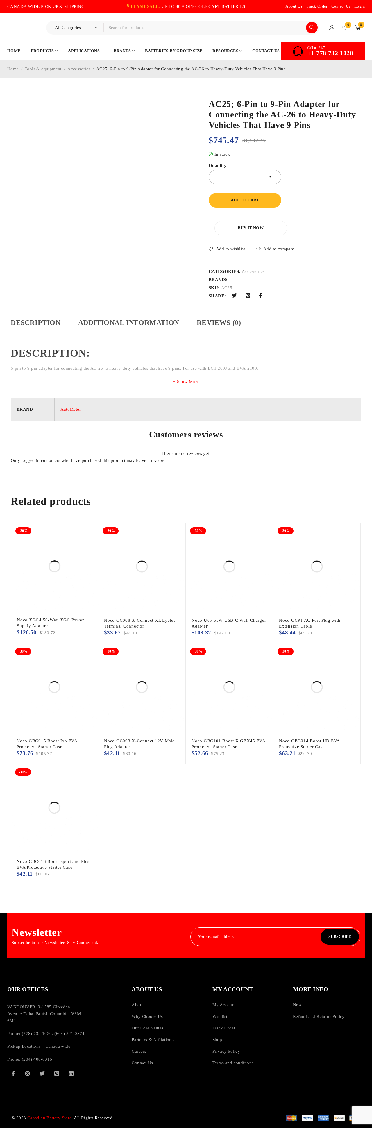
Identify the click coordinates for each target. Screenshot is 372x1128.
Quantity (217, 165)
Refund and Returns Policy (319, 1016)
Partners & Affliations (153, 1039)
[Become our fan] (13, 1073)
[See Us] (27, 1073)
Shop (217, 1039)
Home (13, 69)
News (298, 1004)
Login (359, 6)
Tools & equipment (43, 69)
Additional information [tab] (128, 322)
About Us (293, 6)
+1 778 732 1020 (330, 53)
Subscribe (339, 936)
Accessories (78, 69)
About (138, 1004)
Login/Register (332, 27)
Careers (139, 1051)
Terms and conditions (233, 1063)
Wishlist (220, 1016)
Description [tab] (36, 322)
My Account (224, 1004)
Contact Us (340, 6)
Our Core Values (147, 1028)
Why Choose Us (147, 1016)
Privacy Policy (226, 1051)
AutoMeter (70, 409)
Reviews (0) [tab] (219, 322)
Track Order (317, 6)
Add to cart (245, 200)
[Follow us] (42, 1073)
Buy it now (251, 228)
